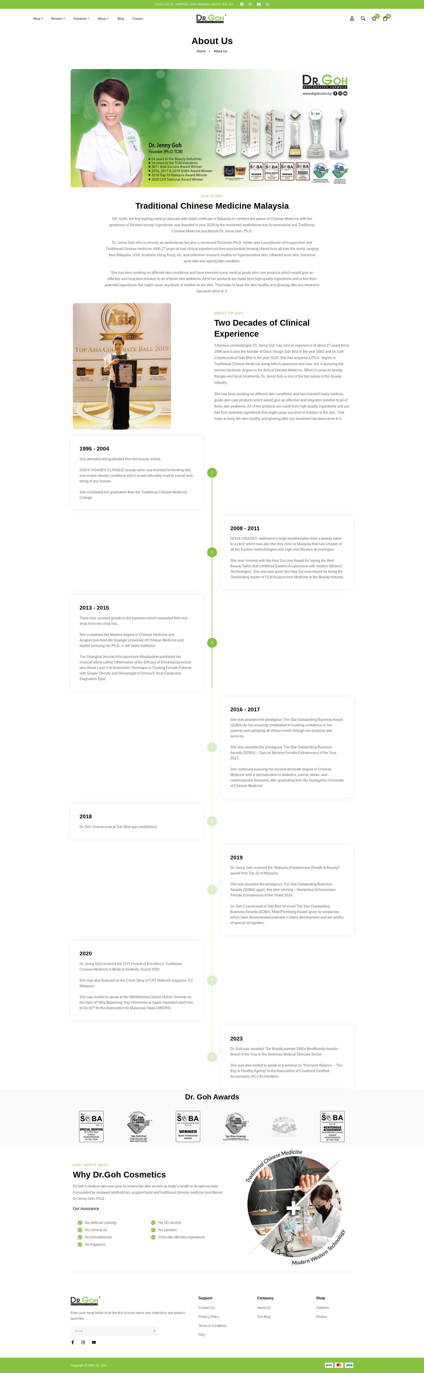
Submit (154, 1331)
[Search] (363, 18)
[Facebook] (242, 4)
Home (201, 51)
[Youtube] (258, 4)
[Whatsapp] (267, 4)
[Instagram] (250, 4)
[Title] (94, 1342)
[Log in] (352, 18)
